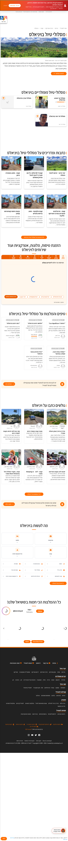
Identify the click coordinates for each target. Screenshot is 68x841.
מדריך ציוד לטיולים (53, 703)
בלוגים (53, 695)
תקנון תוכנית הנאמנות (29, 741)
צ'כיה (48, 680)
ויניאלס (36, 28)
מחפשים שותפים (45, 695)
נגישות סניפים (43, 714)
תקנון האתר (38, 741)
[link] (39, 735)
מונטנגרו (39, 680)
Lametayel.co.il (58, 743)
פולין (44, 680)
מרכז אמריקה (49, 28)
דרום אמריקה (35, 672)
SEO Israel (28, 729)
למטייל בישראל (27, 688)
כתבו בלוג (8, 504)
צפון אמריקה (52, 672)
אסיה (58, 672)
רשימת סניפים (61, 714)
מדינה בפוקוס (61, 706)
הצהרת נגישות (19, 741)
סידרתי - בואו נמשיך (14, 5)
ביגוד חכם (35, 714)
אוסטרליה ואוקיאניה (24, 672)
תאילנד (63, 680)
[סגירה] (65, 829)
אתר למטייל (63, 28)
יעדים (56, 28)
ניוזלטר (38, 695)
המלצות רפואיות (29, 703)
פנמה (52, 680)
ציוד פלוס (62, 703)
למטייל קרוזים (20, 703)
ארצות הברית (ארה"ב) (29, 680)
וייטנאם (58, 680)
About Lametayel (47, 741)
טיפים (63, 695)
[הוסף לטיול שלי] (37, 98)
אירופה (63, 672)
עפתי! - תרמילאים (49, 688)
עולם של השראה (10, 703)
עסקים (57, 688)
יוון (13, 680)
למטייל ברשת (27, 743)
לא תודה (6, 5)
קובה (42, 28)
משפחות (63, 688)
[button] (59, 830)
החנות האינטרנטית (26, 714)
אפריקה (16, 672)
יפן (21, 680)
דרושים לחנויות (52, 714)
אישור (3, 838)
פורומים (58, 695)
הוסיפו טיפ (8, 384)
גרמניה (17, 680)
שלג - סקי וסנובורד (38, 688)
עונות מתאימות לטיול (41, 703)
